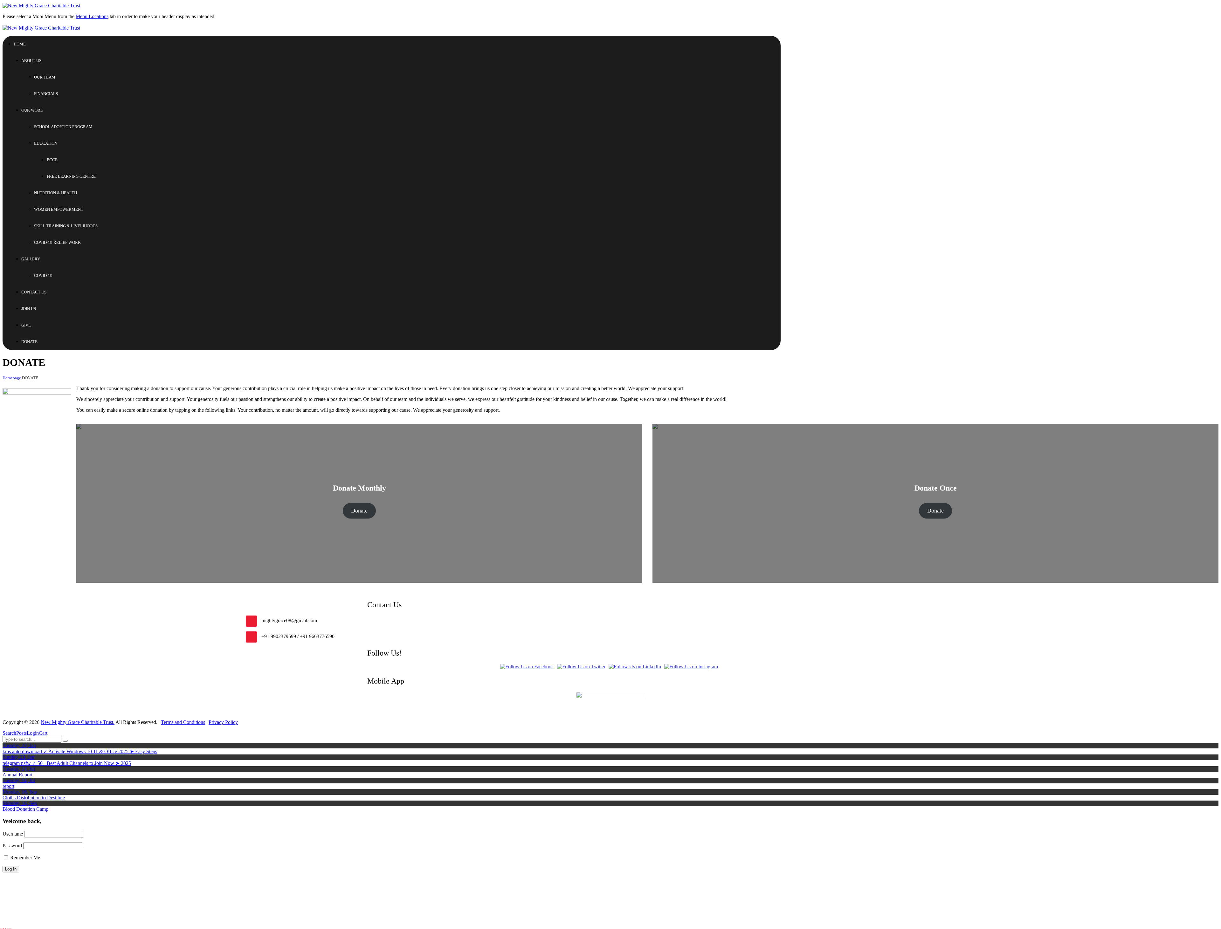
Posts (21, 733)
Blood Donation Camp (25, 809)
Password (12, 845)
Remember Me (24, 857)
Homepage (12, 378)
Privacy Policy (223, 722)
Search (9, 733)
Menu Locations (92, 16)
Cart (43, 733)
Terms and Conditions (183, 722)
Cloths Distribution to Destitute (34, 797)
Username (13, 833)
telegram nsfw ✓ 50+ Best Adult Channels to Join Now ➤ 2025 (67, 763)
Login (33, 733)
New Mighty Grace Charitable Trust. (77, 722)
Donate (359, 510)
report (8, 786)
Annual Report (17, 774)
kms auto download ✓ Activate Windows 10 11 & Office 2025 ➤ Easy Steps (80, 751)
